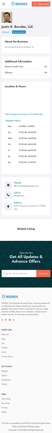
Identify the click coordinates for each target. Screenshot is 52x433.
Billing (4, 412)
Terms (4, 352)
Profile (4, 384)
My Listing (5, 403)
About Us (5, 334)
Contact (5, 347)
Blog (3, 338)
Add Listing (43, 4)
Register (5, 371)
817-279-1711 (19, 196)
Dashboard (6, 379)
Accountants (19, 32)
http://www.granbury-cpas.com (26, 186)
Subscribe (43, 273)
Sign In (4, 375)
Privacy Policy (7, 356)
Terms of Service (27, 426)
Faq (3, 343)
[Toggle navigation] (4, 4)
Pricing (4, 407)
